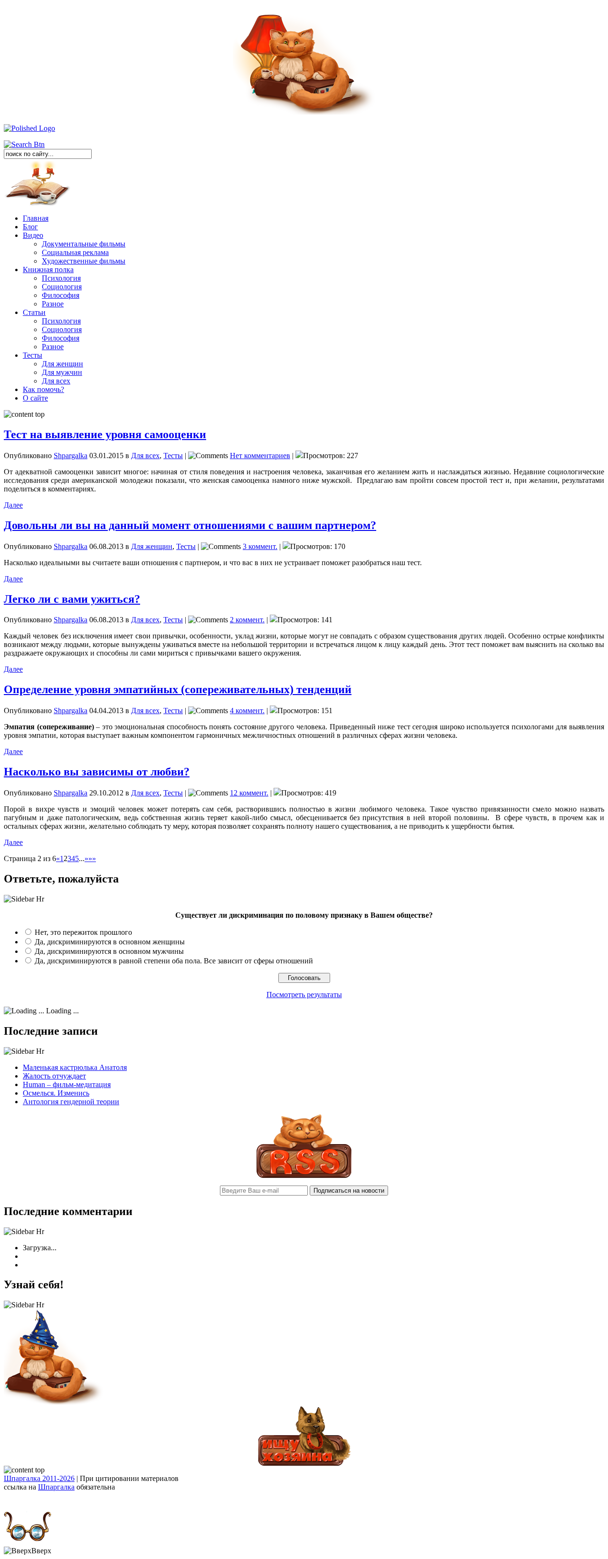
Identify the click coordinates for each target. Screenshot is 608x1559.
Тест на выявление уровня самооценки (105, 434)
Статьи (34, 312)
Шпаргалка (56, 1487)
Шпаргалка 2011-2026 (39, 1478)
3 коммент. (260, 546)
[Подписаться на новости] (304, 1175)
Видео (33, 235)
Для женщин (62, 364)
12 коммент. (249, 793)
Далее (13, 505)
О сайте (35, 398)
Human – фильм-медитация (67, 1084)
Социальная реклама (75, 252)
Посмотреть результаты (304, 994)
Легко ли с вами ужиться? (72, 599)
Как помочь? (43, 389)
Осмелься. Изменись (56, 1093)
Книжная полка (48, 269)
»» (92, 858)
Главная (35, 218)
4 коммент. (247, 710)
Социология (62, 287)
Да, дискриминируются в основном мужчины (109, 951)
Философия (60, 295)
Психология (61, 278)
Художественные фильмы (83, 261)
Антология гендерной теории (71, 1102)
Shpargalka (70, 455)
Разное (53, 304)
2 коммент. (247, 620)
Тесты (32, 355)
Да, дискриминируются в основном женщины (110, 942)
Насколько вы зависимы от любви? (97, 771)
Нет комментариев (260, 455)
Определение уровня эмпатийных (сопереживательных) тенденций (178, 689)
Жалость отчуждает (54, 1076)
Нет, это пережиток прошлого (83, 932)
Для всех (56, 381)
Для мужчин (62, 372)
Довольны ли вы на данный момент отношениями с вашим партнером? (190, 525)
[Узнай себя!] (54, 1403)
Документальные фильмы (83, 244)
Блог (30, 227)
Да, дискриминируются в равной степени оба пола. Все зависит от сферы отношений (174, 961)
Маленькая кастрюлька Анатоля (75, 1067)
